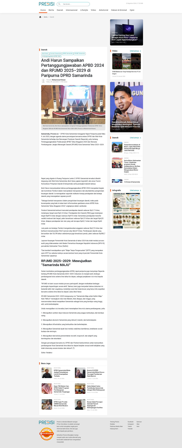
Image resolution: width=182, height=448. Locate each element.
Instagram (131, 424)
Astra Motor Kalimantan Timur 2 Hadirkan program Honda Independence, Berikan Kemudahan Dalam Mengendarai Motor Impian (132, 166)
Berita (51, 10)
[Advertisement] (73, 162)
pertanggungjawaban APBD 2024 (51, 56)
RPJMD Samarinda (79, 53)
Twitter (130, 426)
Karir (138, 426)
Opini (132, 10)
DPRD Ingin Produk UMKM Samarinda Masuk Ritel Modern (61, 404)
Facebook (130, 422)
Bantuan (139, 422)
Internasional (71, 10)
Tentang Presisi (114, 422)
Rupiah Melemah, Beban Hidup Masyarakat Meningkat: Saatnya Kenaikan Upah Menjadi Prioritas (126, 124)
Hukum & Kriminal (119, 10)
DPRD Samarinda (67, 53)
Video (93, 10)
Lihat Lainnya (136, 51)
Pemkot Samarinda (55, 53)
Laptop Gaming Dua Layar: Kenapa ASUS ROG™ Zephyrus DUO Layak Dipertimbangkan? (125, 37)
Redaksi (112, 424)
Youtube (130, 428)
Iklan (138, 424)
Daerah (60, 10)
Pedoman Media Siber (116, 426)
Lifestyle (84, 10)
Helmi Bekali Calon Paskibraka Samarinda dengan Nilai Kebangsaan (96, 388)
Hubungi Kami (114, 428)
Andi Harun (45, 53)
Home (43, 10)
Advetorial (103, 10)
